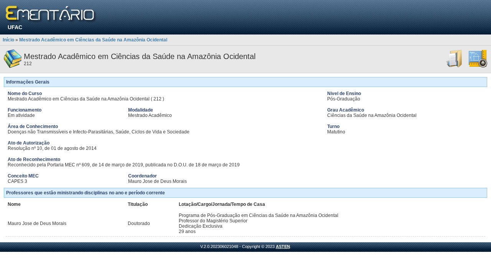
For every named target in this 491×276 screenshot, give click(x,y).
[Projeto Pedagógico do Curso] (478, 66)
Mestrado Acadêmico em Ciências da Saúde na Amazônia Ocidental (93, 40)
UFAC (15, 27)
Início (8, 40)
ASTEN (283, 246)
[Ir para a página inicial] (51, 14)
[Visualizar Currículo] (454, 66)
